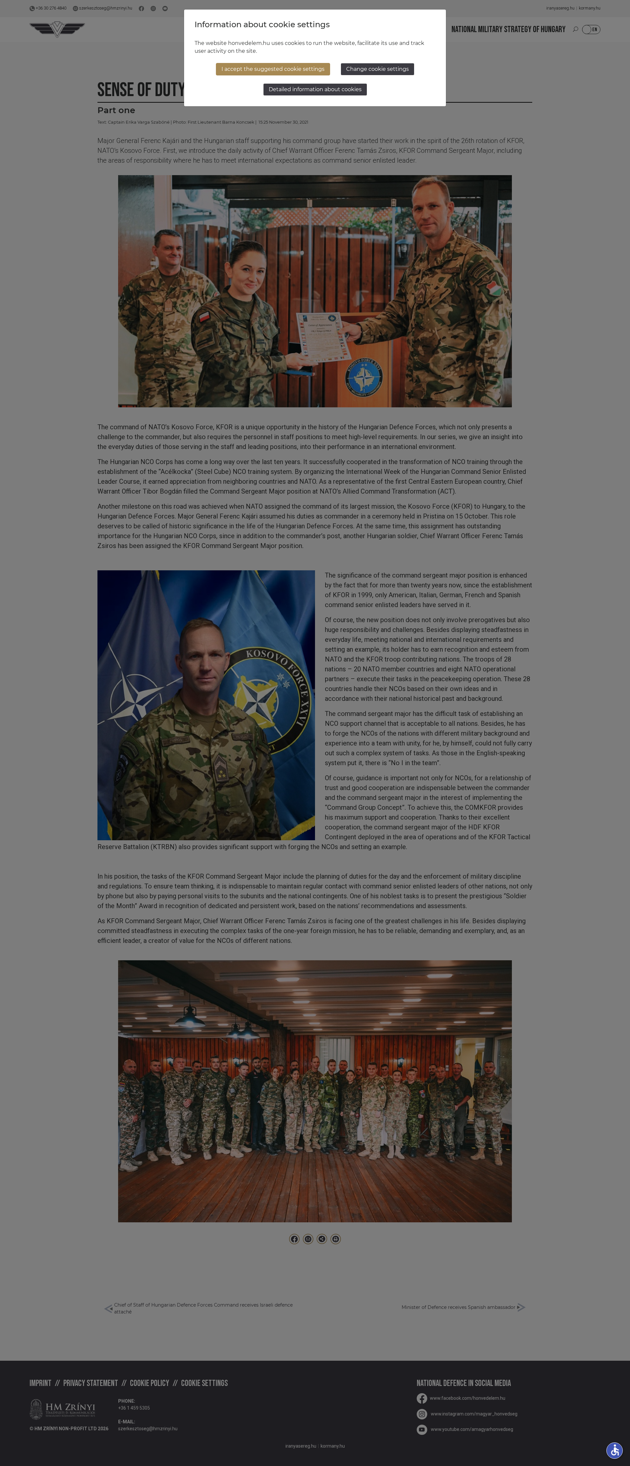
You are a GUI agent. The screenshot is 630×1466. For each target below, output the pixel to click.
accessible (614, 1449)
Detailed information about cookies (315, 89)
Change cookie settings (377, 69)
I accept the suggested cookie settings (273, 69)
